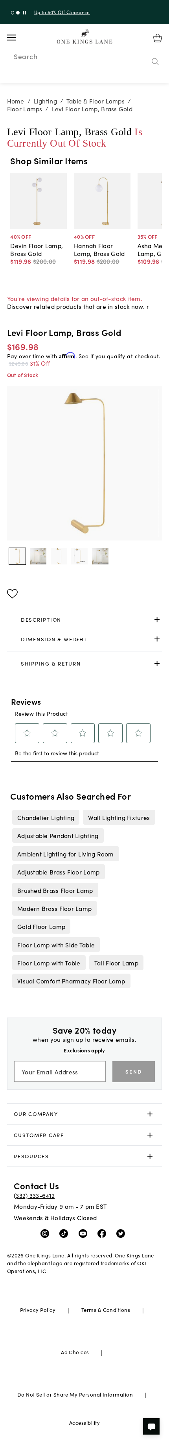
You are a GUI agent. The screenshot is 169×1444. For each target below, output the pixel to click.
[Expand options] (157, 619)
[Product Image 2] (59, 556)
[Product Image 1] (38, 556)
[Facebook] (103, 1233)
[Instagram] (46, 1233)
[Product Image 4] (100, 556)
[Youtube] (85, 1233)
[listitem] (45, 817)
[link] (84, 620)
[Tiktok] (65, 1233)
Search (25, 56)
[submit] (155, 61)
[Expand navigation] (17, 37)
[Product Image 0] (17, 556)
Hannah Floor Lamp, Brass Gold (99, 249)
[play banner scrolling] (24, 13)
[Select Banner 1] (18, 13)
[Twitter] (122, 1233)
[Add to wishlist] (12, 594)
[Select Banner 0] (13, 13)
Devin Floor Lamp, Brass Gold (36, 249)
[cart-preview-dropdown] (157, 38)
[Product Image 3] (79, 556)
